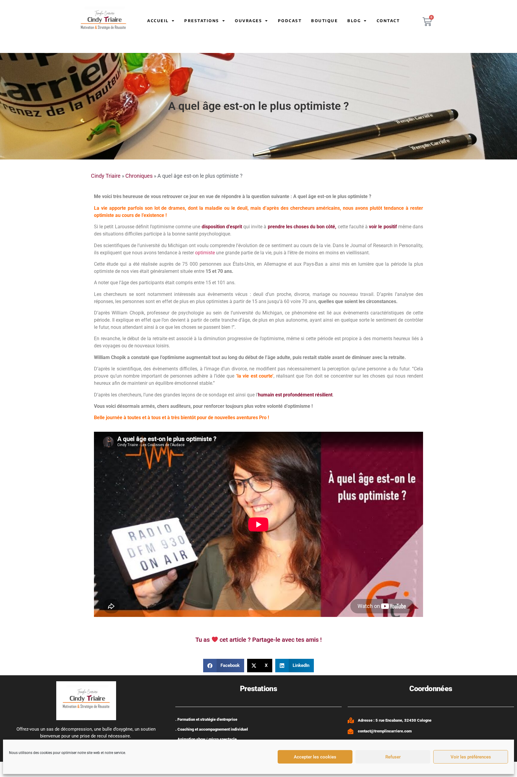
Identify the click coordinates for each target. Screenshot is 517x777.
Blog (354, 20)
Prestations (201, 20)
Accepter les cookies (315, 757)
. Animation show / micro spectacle (206, 739)
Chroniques (139, 176)
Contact (388, 20)
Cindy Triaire (106, 176)
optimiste (205, 253)
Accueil (158, 20)
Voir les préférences (471, 757)
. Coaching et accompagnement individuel (211, 729)
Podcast (290, 20)
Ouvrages (248, 20)
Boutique (324, 20)
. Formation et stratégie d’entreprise (206, 719)
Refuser (393, 757)
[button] (223, 665)
